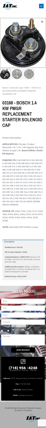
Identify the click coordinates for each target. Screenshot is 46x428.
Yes (4, 331)
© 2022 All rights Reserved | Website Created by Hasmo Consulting (23, 409)
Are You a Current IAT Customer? (13, 328)
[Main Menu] (41, 6)
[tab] (23, 242)
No (10, 331)
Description (9, 242)
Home (5, 88)
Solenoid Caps (16, 88)
